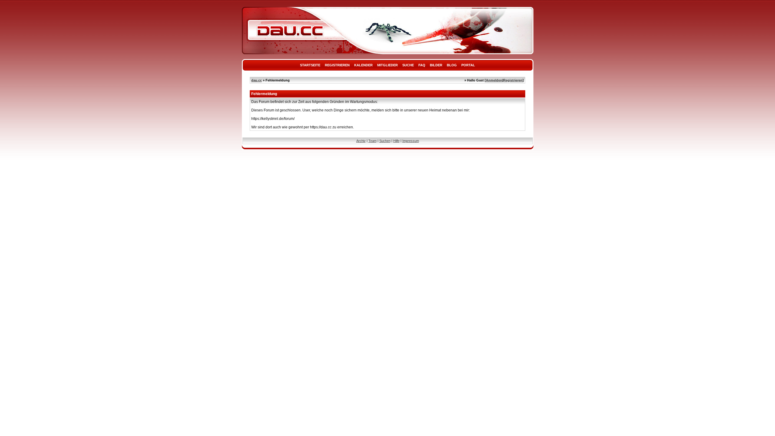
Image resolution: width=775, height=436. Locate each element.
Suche (408, 65)
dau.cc (256, 80)
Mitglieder (387, 65)
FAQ (421, 65)
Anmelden (494, 80)
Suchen (385, 141)
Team (372, 141)
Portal (468, 65)
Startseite (310, 65)
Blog (452, 65)
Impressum (410, 141)
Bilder (436, 65)
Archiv (361, 141)
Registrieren (337, 65)
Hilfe (396, 141)
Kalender (363, 65)
